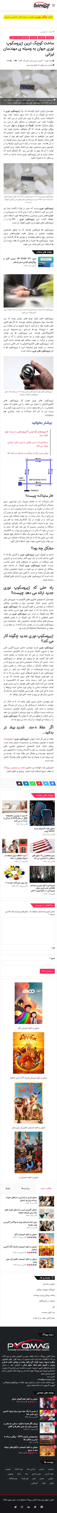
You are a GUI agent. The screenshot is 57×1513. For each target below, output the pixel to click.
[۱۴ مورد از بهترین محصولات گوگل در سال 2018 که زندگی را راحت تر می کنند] (14, 811)
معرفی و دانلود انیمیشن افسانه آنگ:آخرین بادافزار (28, 1082)
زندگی (19, 1478)
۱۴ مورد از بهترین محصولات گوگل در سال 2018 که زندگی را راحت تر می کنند (15, 823)
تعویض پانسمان (49, 1288)
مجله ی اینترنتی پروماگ (14, 772)
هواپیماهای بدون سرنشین (19, 42)
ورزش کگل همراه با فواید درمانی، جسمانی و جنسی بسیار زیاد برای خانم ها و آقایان (21, 1429)
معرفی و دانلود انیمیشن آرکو (28, 1032)
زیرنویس (10, 1478)
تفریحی (8, 1473)
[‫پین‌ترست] (38, 788)
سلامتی (41, 1483)
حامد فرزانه (48, 65)
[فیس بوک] (52, 788)
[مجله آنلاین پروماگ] (42, 5)
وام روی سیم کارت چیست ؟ (16, 887)
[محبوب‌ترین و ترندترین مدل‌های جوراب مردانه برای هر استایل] (46, 1206)
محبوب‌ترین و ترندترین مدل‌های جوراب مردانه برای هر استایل (21, 1203)
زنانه (26, 1478)
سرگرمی (50, 1483)
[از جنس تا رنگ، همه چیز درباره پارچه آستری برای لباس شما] (47, 1419)
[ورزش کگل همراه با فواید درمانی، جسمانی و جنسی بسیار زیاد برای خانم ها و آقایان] (47, 1432)
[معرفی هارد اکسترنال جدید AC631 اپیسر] (42, 817)
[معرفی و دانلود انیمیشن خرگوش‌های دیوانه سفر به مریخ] (47, 1455)
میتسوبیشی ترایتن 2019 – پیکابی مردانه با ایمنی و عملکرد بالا (21, 1443)
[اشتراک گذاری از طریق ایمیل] (18, 788)
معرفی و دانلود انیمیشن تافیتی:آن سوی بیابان (28, 1132)
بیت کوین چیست (48, 1316)
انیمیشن (50, 1473)
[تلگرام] (25, 788)
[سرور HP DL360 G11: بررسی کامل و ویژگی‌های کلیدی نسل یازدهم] (45, 266)
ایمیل (52, 962)
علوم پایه (33, 42)
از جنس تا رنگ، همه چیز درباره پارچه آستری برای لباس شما (20, 1417)
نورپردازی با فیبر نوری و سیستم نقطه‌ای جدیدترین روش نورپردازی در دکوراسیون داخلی (43, 892)
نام (53, 952)
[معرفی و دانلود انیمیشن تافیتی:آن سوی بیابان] (28, 1107)
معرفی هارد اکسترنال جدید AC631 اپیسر (44, 834)
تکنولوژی (43, 36)
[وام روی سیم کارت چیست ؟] (14, 877)
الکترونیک (50, 42)
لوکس (51, 1487)
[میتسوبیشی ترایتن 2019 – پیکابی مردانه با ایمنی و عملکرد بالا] (47, 1444)
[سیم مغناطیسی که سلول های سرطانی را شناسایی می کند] (42, 850)
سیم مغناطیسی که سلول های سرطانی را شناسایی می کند (43, 861)
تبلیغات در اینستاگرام (47, 1305)
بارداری (41, 1473)
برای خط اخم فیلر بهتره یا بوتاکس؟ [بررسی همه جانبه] (20, 1228)
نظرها (8, 1193)
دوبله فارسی (49, 1478)
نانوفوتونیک (9, 743)
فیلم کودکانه (13, 1483)
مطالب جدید (46, 1193)
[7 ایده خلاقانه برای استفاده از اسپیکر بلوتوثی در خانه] (14, 850)
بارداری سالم (31, 1473)
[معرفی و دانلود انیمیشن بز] (28, 1157)
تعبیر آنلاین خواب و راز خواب (44, 1322)
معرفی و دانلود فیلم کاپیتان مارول (25, 1403)
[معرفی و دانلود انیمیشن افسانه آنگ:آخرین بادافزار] (28, 1058)
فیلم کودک (25, 1483)
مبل (53, 1311)
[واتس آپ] (32, 788)
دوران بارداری (36, 1478)
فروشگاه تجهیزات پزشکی (46, 1294)
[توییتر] (45, 788)
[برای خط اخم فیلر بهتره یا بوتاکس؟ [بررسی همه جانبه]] (46, 1230)
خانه (50, 36)
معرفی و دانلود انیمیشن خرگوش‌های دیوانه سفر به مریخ (21, 1453)
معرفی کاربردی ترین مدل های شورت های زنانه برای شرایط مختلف (21, 1216)
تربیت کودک (19, 1473)
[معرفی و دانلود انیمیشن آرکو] (28, 1008)
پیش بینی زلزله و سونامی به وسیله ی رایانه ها (27, 457)
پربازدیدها (25, 1193)
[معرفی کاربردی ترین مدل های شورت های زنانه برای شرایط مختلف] (46, 1218)
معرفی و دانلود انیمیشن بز (28, 1181)
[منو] (53, 6)
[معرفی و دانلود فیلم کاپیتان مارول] (47, 1407)
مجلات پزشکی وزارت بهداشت (44, 1299)
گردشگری (34, 1487)
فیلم (34, 1483)
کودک (44, 1487)
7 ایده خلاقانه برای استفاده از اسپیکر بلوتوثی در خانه (15, 861)
